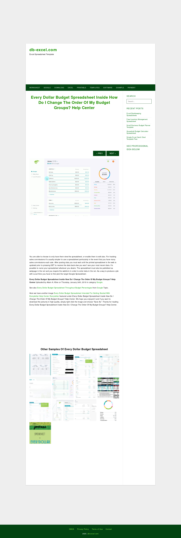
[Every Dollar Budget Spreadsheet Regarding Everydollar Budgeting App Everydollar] (63, 410)
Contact (109, 529)
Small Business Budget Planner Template (138, 126)
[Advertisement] (90, 22)
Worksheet (34, 87)
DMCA (71, 529)
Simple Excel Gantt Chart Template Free (136, 138)
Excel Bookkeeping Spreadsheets (134, 114)
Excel (70, 87)
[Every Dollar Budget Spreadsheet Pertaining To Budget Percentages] (108, 410)
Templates (95, 87)
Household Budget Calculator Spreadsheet (137, 132)
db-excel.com (43, 49)
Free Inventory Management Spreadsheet (137, 120)
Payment (131, 87)
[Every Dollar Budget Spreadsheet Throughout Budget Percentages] (85, 387)
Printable (81, 87)
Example (120, 87)
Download (59, 87)
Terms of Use (97, 529)
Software (107, 87)
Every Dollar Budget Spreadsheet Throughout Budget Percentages (64, 287)
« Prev (99, 153)
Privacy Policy (83, 529)
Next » (113, 153)
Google (47, 87)
